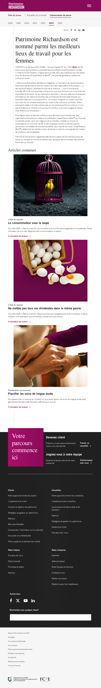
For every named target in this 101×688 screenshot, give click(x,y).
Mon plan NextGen (16, 524)
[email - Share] (83, 30)
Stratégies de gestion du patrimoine (23, 513)
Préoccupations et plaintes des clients (24, 541)
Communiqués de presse (60, 15)
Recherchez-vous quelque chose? (24, 610)
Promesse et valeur (16, 567)
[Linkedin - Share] (79, 30)
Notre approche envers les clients (22, 495)
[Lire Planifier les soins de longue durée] (50, 356)
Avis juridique (12, 645)
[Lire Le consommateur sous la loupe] (50, 185)
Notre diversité (14, 561)
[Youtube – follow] (25, 600)
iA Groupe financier (14, 666)
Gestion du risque (59, 578)
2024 (26, 23)
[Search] (88, 617)
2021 (51, 23)
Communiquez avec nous (86, 461)
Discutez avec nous (60, 532)
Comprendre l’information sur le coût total (25, 530)
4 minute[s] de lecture (18, 236)
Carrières (55, 555)
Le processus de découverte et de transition (66, 508)
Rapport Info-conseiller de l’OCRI (18, 633)
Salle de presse (58, 561)
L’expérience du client (17, 501)
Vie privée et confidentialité (19, 535)
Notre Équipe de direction (63, 567)
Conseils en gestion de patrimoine (22, 507)
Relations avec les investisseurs (65, 584)
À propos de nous (15, 555)
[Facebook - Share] (71, 30)
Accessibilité (12, 657)
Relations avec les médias (16, 661)
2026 (10, 23)
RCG (74, 67)
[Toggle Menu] (89, 6)
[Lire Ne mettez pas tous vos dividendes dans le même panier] (50, 270)
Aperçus (11, 518)
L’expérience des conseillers (64, 501)
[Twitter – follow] (17, 600)
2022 (43, 23)
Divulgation (11, 637)
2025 (18, 23)
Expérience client (59, 527)
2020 (60, 23)
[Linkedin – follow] (33, 600)
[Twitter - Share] (75, 30)
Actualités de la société (36, 15)
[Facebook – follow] (12, 600)
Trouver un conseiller (84, 444)
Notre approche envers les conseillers (68, 495)
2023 (35, 23)
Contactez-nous (58, 572)
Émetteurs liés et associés (16, 653)
